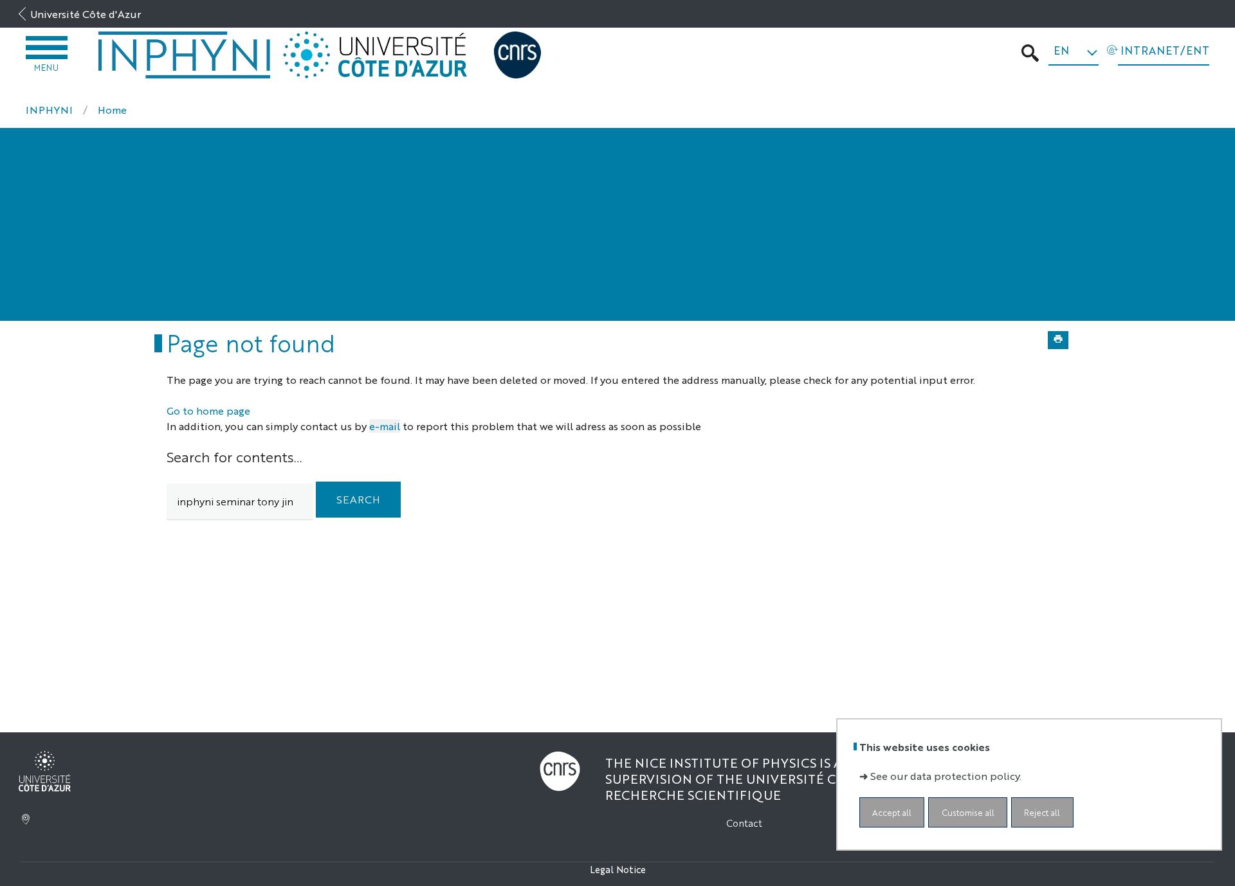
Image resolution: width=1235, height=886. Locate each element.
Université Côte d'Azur (85, 14)
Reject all (1042, 812)
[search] (240, 502)
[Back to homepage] (184, 55)
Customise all (968, 812)
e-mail (384, 426)
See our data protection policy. (945, 775)
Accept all (891, 812)
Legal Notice (618, 869)
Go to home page (208, 410)
